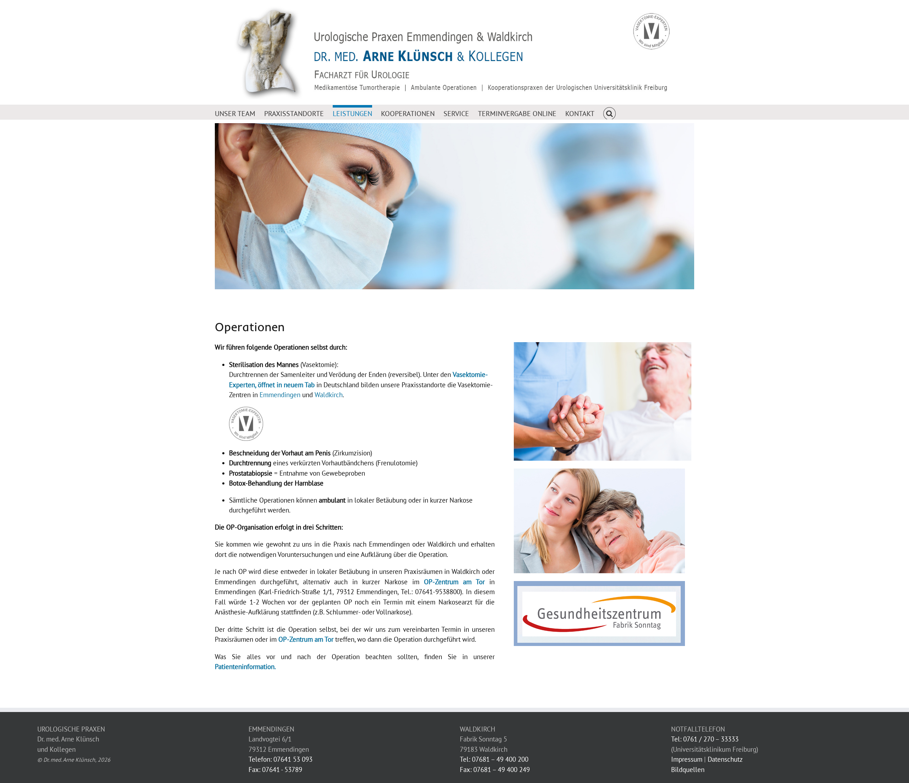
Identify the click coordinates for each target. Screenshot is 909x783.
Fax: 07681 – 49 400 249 (495, 769)
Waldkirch (329, 394)
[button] (609, 112)
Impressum (686, 759)
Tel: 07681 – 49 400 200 (494, 759)
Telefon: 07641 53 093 (280, 759)
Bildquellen (687, 769)
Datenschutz (725, 759)
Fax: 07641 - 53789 (275, 769)
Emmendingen (280, 394)
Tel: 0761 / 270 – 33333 (705, 739)
